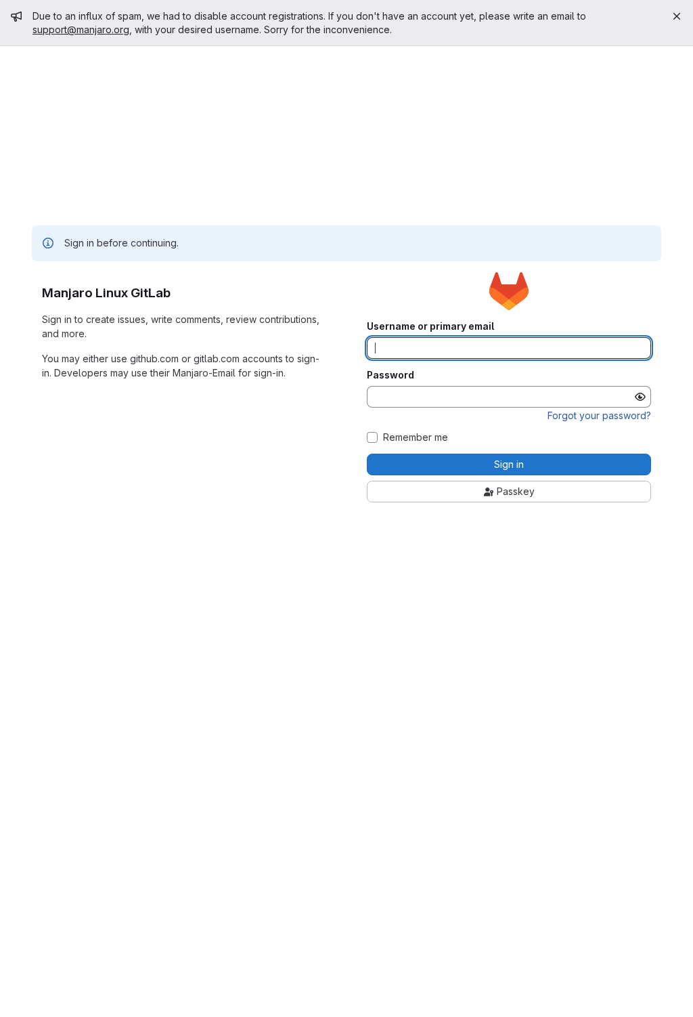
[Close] (677, 16)
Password (390, 375)
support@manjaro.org (80, 29)
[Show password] (640, 397)
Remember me (415, 437)
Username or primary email (430, 326)
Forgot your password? (599, 415)
